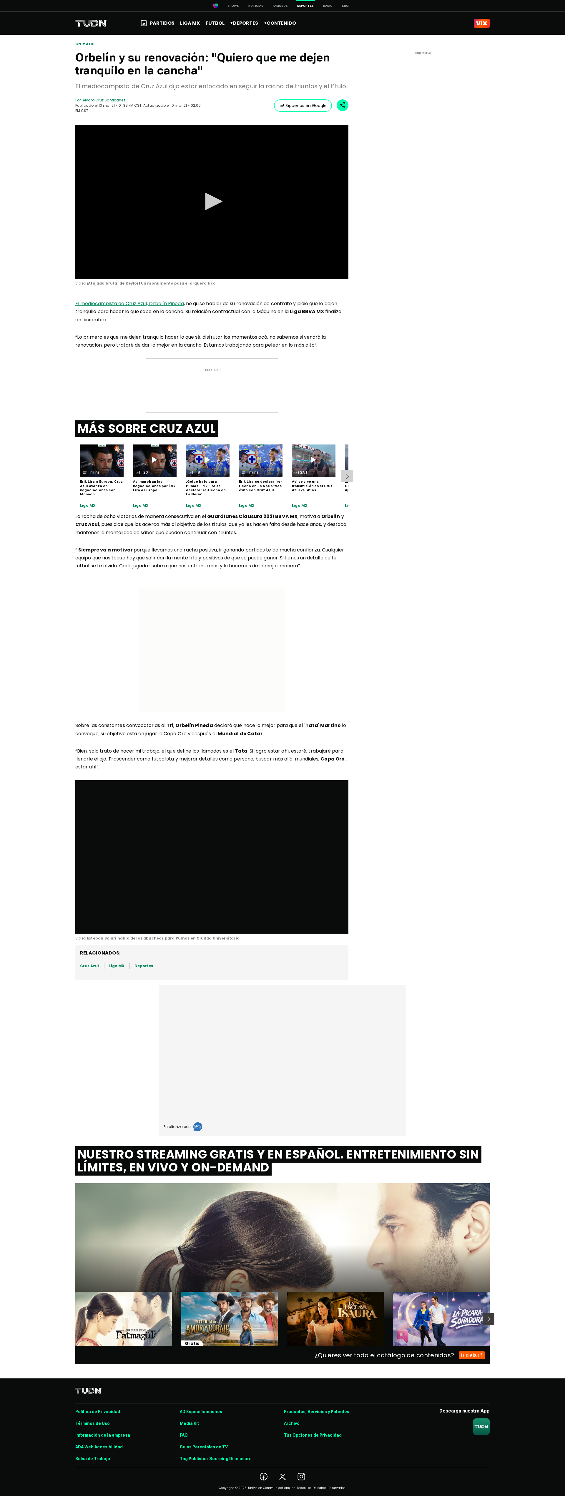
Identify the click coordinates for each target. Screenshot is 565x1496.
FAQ (184, 1435)
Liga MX (88, 505)
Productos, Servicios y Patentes (316, 1411)
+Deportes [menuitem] (244, 23)
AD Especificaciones (201, 1411)
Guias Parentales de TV (204, 1447)
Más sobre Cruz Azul (147, 428)
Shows (233, 5)
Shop (346, 5)
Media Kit (189, 1423)
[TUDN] (91, 23)
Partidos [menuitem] (162, 23)
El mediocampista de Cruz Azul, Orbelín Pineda (129, 303)
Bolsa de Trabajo (92, 1458)
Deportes (143, 965)
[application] (211, 202)
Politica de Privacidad (97, 1411)
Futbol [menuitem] (215, 23)
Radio (328, 5)
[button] (212, 201)
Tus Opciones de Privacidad (313, 1435)
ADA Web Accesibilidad (99, 1447)
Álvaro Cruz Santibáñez (104, 100)
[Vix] (482, 23)
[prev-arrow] (72, 1319)
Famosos (280, 5)
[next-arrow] (347, 476)
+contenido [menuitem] (280, 23)
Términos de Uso (92, 1423)
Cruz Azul (85, 44)
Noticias (255, 5)
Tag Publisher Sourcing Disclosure (216, 1458)
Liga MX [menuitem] (190, 23)
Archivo (292, 1423)
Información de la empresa (102, 1435)
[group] (98, 922)
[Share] (342, 105)
